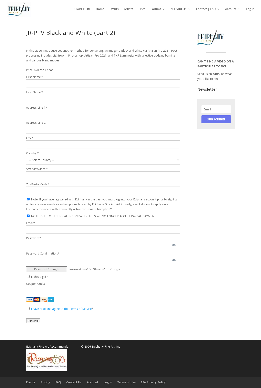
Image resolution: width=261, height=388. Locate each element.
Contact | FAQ (206, 9)
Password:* (33, 238)
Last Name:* (34, 92)
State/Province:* (37, 169)
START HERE (82, 9)
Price (141, 9)
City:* (29, 138)
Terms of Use (126, 382)
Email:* (30, 223)
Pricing (45, 382)
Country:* (32, 153)
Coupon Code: (35, 284)
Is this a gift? (39, 277)
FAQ (58, 382)
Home (100, 9)
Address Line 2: (36, 123)
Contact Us (74, 382)
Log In (250, 9)
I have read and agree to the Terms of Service (61, 309)
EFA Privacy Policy (153, 382)
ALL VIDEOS (178, 9)
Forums (156, 9)
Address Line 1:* (37, 107)
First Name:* (34, 77)
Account (231, 9)
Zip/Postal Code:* (38, 184)
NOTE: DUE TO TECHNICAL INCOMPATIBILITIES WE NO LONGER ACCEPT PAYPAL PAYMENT (93, 216)
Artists (128, 9)
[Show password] (174, 245)
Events (114, 9)
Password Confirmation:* (43, 253)
